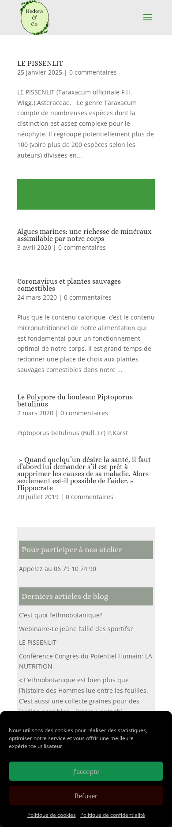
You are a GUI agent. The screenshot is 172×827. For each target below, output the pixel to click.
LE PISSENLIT (40, 63)
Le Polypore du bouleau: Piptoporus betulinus (75, 400)
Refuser (86, 795)
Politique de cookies (51, 815)
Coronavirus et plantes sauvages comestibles (69, 285)
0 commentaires (93, 72)
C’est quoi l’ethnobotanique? (60, 615)
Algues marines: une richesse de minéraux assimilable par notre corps (84, 235)
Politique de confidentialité (112, 815)
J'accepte (86, 771)
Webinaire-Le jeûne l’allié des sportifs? (76, 628)
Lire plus (86, 194)
